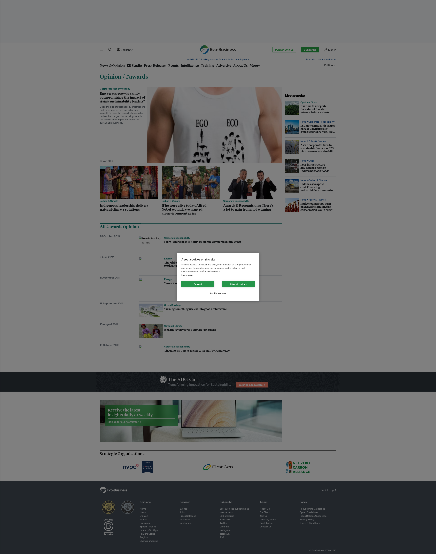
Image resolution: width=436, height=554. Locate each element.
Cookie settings (218, 293)
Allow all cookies (238, 284)
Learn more (186, 275)
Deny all (198, 284)
